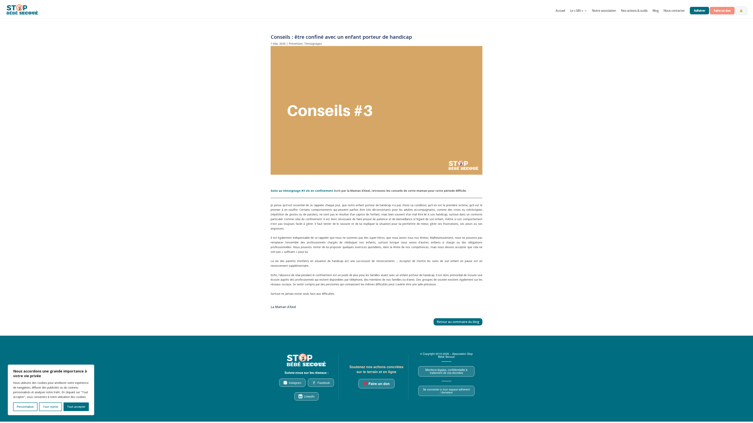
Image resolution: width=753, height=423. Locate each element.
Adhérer (699, 10)
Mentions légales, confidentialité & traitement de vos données (446, 371)
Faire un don (722, 10)
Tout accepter (76, 407)
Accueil (560, 11)
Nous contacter (674, 11)
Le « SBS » (576, 11)
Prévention (296, 43)
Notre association (604, 11)
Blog (655, 11)
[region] (51, 390)
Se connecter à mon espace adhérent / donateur (446, 390)
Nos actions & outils (634, 11)
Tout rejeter (50, 407)
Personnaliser (25, 407)
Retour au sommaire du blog (458, 322)
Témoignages (313, 43)
